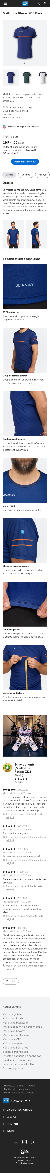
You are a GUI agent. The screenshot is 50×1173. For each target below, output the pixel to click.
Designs (25, 174)
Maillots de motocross (16, 1035)
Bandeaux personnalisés (17, 1060)
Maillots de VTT (12, 1039)
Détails (9, 174)
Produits (30, 1085)
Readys (42, 174)
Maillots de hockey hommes (19, 1089)
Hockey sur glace (13, 1085)
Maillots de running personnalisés (22, 1026)
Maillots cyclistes (13, 1014)
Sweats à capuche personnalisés (22, 1056)
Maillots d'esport (12, 1043)
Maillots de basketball (15, 1022)
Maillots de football (14, 1018)
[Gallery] (25, 43)
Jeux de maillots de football (19, 1064)
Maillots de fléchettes (15, 1047)
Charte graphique (13, 1068)
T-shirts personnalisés (15, 1051)
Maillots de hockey (14, 1031)
